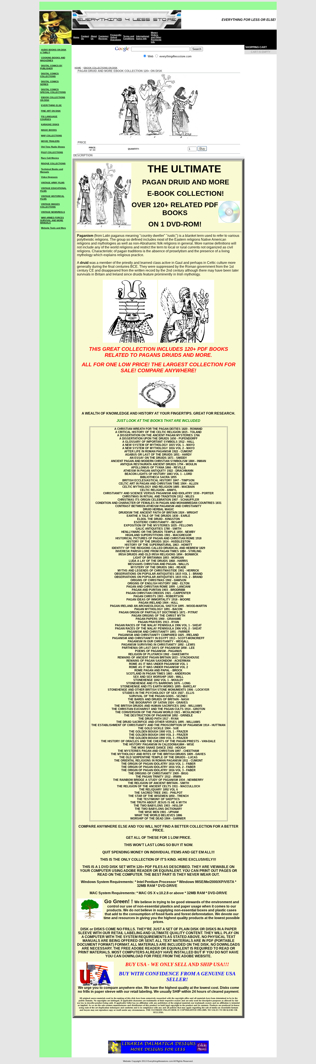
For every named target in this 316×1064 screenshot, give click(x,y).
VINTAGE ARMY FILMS (52, 182)
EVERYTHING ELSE (51, 105)
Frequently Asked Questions (115, 37)
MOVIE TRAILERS (50, 141)
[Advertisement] (158, 64)
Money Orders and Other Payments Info (156, 37)
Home (76, 37)
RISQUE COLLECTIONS (53, 163)
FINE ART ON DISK (51, 111)
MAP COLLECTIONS (51, 135)
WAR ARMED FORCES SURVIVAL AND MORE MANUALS (52, 220)
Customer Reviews (103, 37)
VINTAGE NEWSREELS (53, 212)
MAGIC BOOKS (49, 130)
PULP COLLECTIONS (52, 152)
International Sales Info (142, 37)
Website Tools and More (53, 228)
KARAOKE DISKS (50, 124)
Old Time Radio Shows (53, 147)
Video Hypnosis (49, 177)
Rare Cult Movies (50, 158)
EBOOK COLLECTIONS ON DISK (100, 68)
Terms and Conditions (128, 37)
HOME (78, 68)
